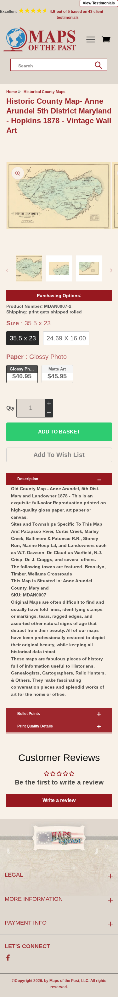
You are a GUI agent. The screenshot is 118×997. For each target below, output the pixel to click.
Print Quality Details (35, 726)
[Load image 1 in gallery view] (29, 268)
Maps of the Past (64, 981)
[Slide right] (111, 270)
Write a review (59, 800)
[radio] (22, 338)
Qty (10, 408)
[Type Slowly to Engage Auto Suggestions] (98, 65)
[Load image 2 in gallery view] (59, 268)
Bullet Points (28, 713)
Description (27, 479)
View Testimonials (99, 3)
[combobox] (58, 65)
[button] (90, 40)
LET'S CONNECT (27, 946)
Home (11, 92)
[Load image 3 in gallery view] (89, 268)
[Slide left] (7, 270)
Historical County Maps (44, 92)
